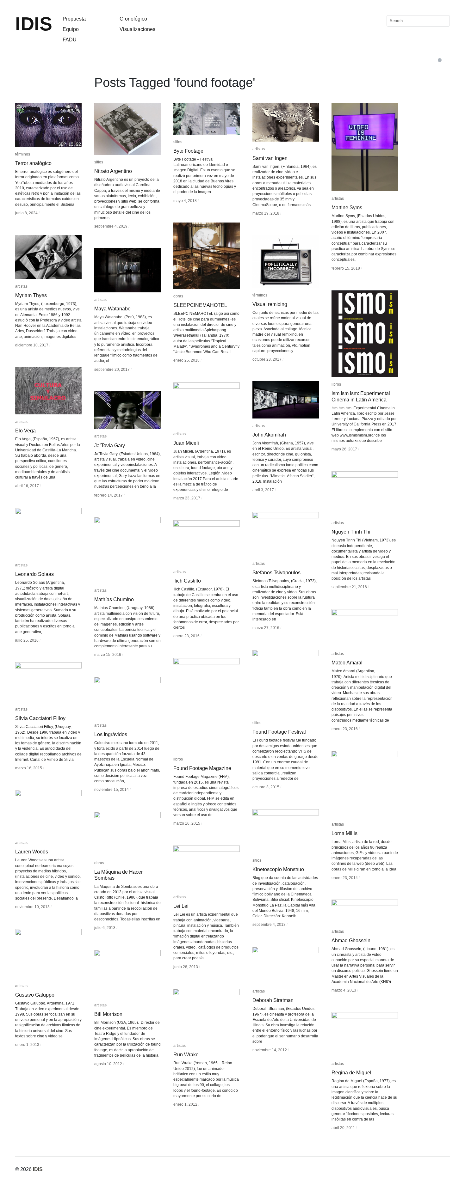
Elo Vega (25, 430)
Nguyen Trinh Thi (351, 531)
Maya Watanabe (112, 308)
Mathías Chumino (114, 599)
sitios (98, 162)
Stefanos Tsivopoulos (276, 572)
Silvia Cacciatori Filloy (40, 718)
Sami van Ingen (270, 158)
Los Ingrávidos (110, 734)
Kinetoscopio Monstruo (278, 869)
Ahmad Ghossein (351, 940)
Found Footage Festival (279, 732)
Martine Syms (347, 207)
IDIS (33, 23)
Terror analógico (33, 163)
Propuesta (74, 18)
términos (22, 154)
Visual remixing (269, 304)
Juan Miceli (186, 443)
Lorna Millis (344, 833)
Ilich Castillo (187, 580)
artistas (258, 149)
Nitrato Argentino (113, 171)
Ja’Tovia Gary (109, 445)
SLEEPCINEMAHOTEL (200, 305)
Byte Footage (188, 151)
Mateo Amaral (347, 662)
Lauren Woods (31, 851)
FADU (70, 39)
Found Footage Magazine (202, 768)
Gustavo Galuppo (34, 995)
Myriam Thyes (31, 295)
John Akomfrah (269, 434)
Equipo (71, 29)
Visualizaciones (137, 29)
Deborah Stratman (273, 1000)
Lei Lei (181, 906)
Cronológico (133, 18)
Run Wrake (186, 1054)
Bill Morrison (108, 1014)
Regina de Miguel (351, 1072)
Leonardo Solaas (34, 574)
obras (178, 296)
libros (336, 384)
